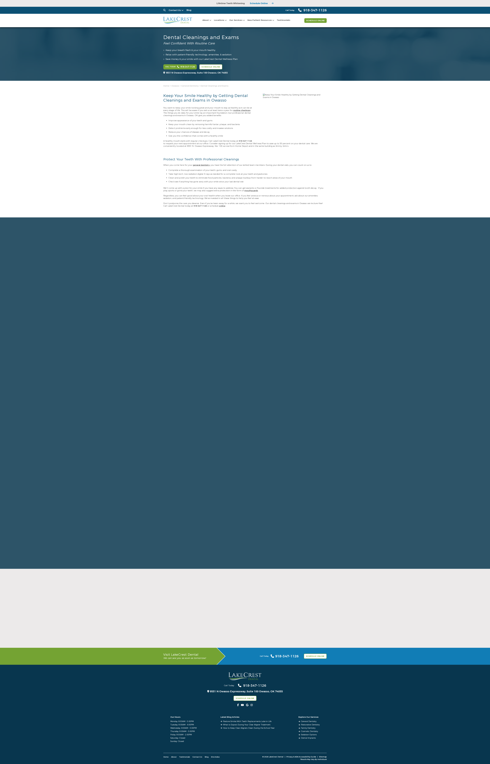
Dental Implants (308, 738)
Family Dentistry (308, 728)
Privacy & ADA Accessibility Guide (301, 757)
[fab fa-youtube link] (242, 705)
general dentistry (201, 165)
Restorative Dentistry (310, 725)
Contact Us (175, 10)
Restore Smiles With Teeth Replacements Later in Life (247, 721)
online (222, 206)
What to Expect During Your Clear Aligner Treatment (246, 725)
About (205, 20)
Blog (189, 10)
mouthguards (251, 190)
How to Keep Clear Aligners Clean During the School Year (249, 728)
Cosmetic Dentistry (309, 731)
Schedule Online (259, 3)
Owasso (175, 86)
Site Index (215, 757)
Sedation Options (309, 735)
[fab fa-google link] (247, 705)
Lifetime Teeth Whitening (231, 3)
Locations (219, 20)
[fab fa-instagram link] (251, 705)
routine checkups (241, 110)
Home (166, 86)
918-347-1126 (245, 141)
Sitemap (323, 757)
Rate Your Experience (244, 570)
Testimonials (283, 20)
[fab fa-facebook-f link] (238, 705)
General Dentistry (190, 86)
